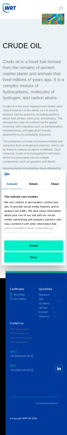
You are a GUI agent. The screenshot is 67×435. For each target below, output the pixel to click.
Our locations (44, 301)
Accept (33, 245)
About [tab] (55, 183)
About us (44, 316)
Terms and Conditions (46, 403)
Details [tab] (33, 183)
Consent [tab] (12, 183)
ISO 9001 (19, 294)
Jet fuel (43, 307)
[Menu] (61, 8)
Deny (33, 257)
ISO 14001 (20, 298)
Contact (43, 311)
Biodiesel (44, 294)
